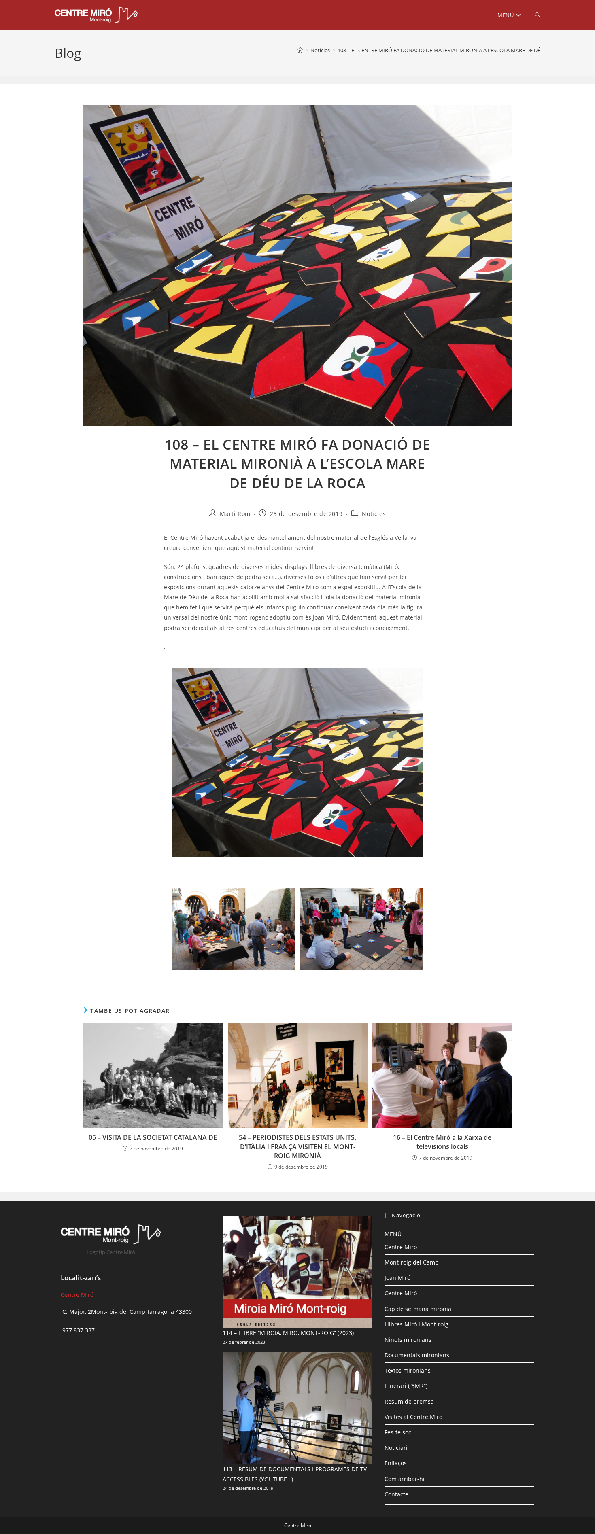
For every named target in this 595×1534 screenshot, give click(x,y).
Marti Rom (235, 514)
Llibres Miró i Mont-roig (416, 1324)
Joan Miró (397, 1278)
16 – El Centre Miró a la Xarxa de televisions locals (442, 1142)
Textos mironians (408, 1370)
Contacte (396, 1494)
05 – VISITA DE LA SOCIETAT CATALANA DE (153, 1137)
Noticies (374, 514)
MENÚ (393, 1234)
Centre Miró (401, 1247)
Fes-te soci (399, 1432)
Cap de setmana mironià (418, 1309)
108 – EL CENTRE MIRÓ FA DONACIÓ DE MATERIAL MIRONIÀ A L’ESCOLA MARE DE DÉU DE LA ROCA (456, 50)
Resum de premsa (409, 1401)
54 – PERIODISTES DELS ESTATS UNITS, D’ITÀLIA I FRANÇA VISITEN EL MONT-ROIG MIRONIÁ (297, 1146)
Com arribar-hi (405, 1479)
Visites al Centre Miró (413, 1417)
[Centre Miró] (300, 50)
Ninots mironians (408, 1339)
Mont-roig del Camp (412, 1262)
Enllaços (396, 1463)
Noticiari (396, 1447)
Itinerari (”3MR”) (406, 1386)
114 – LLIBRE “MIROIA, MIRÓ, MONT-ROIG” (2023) (288, 1333)
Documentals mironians (417, 1355)
